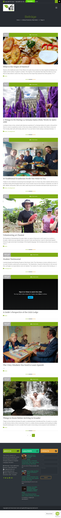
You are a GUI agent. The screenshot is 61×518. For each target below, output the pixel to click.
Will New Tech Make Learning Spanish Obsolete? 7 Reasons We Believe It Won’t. (32, 488)
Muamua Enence (32, 494)
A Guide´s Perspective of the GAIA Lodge (20, 312)
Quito (30, 462)
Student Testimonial (12, 259)
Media (5, 76)
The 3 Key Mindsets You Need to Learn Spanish (23, 365)
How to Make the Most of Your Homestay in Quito (32, 472)
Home (18, 20)
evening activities (26, 460)
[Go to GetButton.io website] (57, 516)
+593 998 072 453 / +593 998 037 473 (14, 1)
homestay (32, 476)
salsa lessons (35, 462)
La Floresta (34, 460)
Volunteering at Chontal (13, 235)
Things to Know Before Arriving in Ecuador (22, 418)
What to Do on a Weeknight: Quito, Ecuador (31, 456)
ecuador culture (26, 476)
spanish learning (26, 464)
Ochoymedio (25, 462)
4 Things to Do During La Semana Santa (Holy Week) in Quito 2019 (29, 121)
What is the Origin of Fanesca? (16, 67)
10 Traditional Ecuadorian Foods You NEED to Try (24, 178)
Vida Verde (33, 464)
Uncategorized (11, 131)
